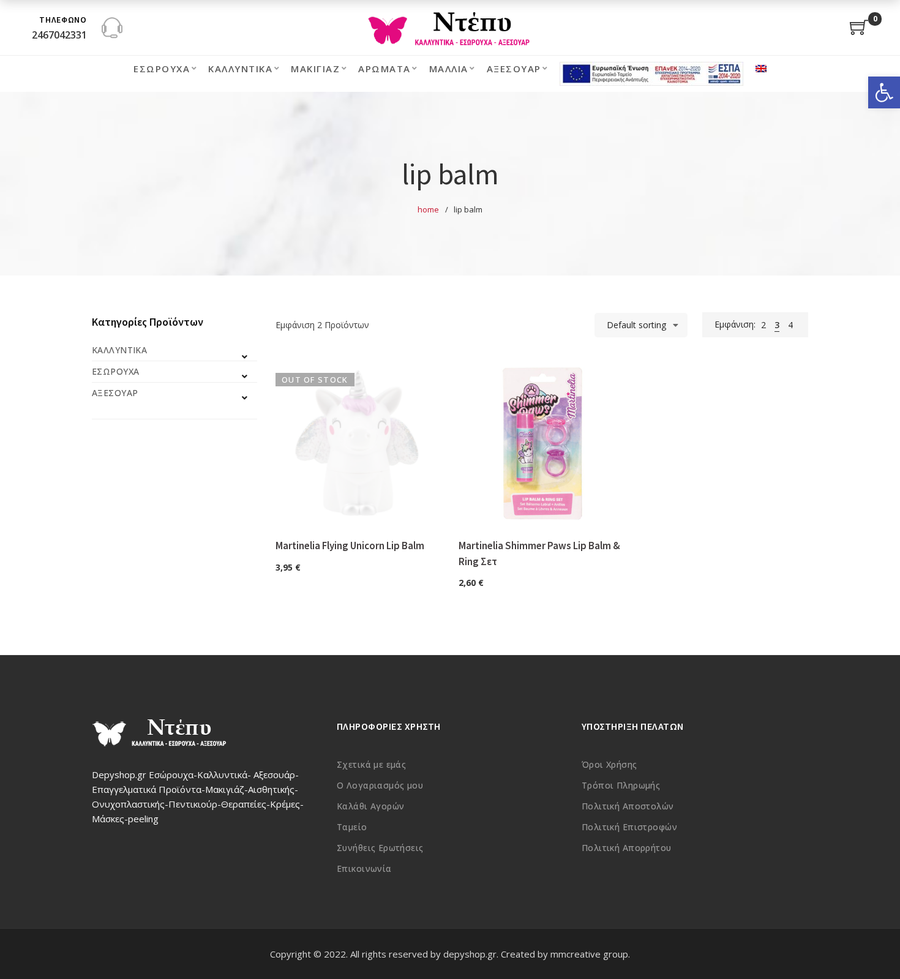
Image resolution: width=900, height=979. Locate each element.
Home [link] (428, 209)
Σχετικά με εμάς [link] (371, 764)
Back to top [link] (877, 946)
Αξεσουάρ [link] (514, 68)
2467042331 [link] (59, 35)
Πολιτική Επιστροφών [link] (629, 827)
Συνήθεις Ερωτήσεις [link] (380, 847)
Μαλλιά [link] (448, 68)
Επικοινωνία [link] (364, 868)
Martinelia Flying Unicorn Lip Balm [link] (350, 545)
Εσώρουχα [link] (161, 68)
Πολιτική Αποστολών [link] (628, 806)
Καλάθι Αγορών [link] (370, 806)
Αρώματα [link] (384, 68)
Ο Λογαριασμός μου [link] (380, 785)
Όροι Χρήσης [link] (609, 764)
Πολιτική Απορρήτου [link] (627, 847)
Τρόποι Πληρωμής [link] (621, 785)
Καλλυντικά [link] (240, 68)
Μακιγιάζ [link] (315, 68)
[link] (884, 92)
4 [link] (790, 325)
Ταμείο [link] (352, 827)
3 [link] (776, 325)
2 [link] (763, 325)
